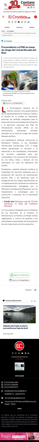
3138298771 (9, 394)
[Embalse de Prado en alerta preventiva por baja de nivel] (19, 314)
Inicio (3, 31)
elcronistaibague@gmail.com (15, 398)
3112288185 (20, 391)
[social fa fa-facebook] (9, 22)
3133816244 (9, 391)
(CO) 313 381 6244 (11, 382)
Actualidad (10, 31)
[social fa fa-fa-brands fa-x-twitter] (12, 22)
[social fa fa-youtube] (18, 22)
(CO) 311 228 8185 (11, 385)
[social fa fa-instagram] (15, 22)
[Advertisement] (19, 247)
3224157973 (20, 394)
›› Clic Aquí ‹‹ (19, 359)
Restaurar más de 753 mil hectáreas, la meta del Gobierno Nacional (21, 203)
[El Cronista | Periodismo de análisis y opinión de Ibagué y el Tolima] (19, 17)
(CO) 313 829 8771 (11, 387)
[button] (25, 22)
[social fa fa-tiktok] (22, 22)
